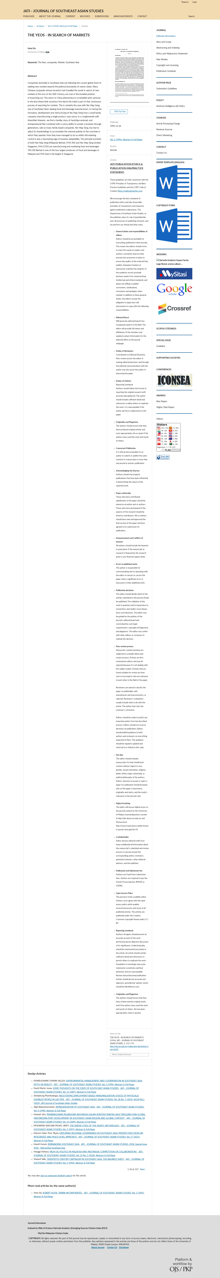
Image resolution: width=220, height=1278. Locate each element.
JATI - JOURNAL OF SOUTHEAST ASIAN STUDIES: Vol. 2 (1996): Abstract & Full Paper (94, 1085)
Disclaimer (124, 1248)
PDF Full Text (120, 112)
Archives (40, 26)
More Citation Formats (121, 1055)
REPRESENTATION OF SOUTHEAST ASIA (75, 1107)
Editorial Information (166, 36)
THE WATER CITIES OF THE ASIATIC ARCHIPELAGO (95, 1126)
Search (191, 16)
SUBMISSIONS (102, 16)
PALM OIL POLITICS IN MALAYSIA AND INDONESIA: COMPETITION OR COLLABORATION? (93, 1152)
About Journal (97, 1248)
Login (194, 2)
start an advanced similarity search (56, 1176)
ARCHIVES (85, 16)
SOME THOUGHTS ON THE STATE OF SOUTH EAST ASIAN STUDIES (86, 1088)
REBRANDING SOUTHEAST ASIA (64, 1144)
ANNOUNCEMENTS (123, 16)
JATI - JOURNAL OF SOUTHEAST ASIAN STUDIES (63, 11)
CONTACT (142, 16)
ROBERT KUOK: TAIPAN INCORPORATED (63, 1193)
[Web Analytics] (163, 459)
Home (30, 26)
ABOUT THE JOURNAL (50, 16)
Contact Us (112, 1248)
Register (185, 2)
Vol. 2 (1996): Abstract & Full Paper (63, 26)
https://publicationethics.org (130, 191)
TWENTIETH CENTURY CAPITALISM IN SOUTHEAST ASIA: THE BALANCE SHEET (86, 1159)
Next (142, 1169)
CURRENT (70, 16)
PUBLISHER (28, 16)
